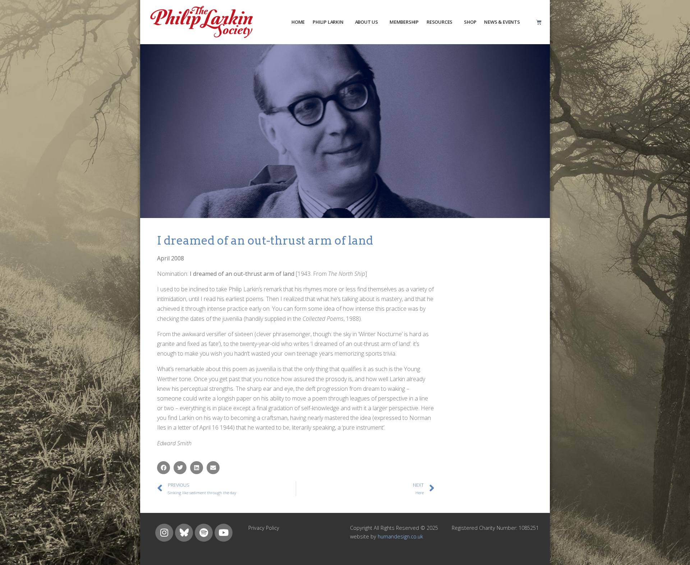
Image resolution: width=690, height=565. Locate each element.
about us (366, 22)
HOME (298, 22)
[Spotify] (204, 533)
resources (439, 22)
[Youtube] (224, 533)
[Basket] (539, 22)
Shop (470, 22)
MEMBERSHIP (404, 22)
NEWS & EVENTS (502, 22)
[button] (163, 467)
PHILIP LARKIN (328, 22)
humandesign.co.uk (400, 536)
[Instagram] (164, 533)
